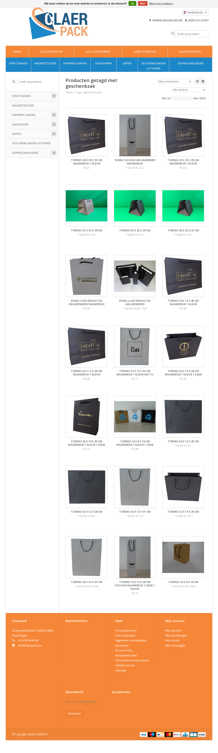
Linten (127, 63)
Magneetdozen (45, 63)
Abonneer (74, 713)
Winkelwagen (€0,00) (167, 20)
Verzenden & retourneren (132, 660)
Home (17, 51)
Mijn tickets (172, 640)
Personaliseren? (126, 630)
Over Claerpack (145, 51)
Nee (142, 3)
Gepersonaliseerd (191, 63)
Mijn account (198, 20)
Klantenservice (190, 51)
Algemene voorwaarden (131, 640)
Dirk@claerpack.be (30, 645)
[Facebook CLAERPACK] (115, 702)
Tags (79, 92)
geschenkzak (92, 92)
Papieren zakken (75, 63)
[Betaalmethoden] (144, 734)
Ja (132, 3)
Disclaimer (122, 645)
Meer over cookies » (161, 3)
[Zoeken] (172, 33)
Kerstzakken (18, 63)
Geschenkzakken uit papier (153, 65)
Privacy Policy (124, 650)
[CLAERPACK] (58, 23)
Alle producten (51, 51)
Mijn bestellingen (176, 635)
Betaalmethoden (126, 655)
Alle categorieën (98, 51)
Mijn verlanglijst (175, 645)
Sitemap (120, 670)
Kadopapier (103, 63)
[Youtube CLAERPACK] (122, 702)
